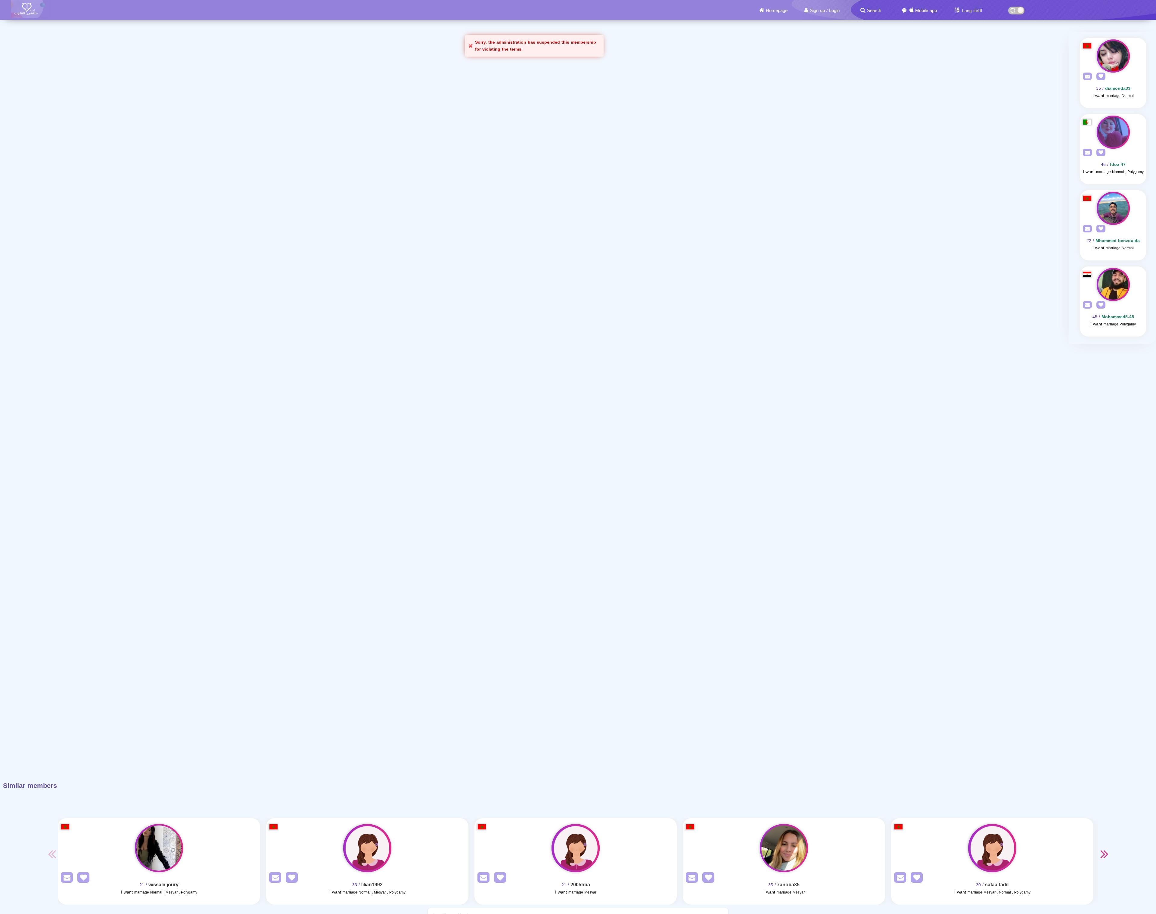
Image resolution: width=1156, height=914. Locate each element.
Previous (51, 853)
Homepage (777, 10)
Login (834, 10)
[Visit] (1113, 56)
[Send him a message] (1086, 77)
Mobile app (926, 10)
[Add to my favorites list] (1099, 77)
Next (1104, 853)
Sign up (817, 10)
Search (874, 10)
